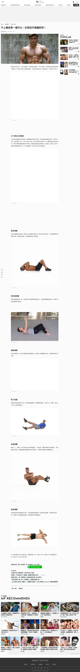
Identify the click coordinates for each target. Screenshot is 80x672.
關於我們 (26, 664)
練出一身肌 (13, 24)
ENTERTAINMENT (15, 5)
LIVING (60, 5)
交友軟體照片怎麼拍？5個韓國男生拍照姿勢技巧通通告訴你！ (10, 614)
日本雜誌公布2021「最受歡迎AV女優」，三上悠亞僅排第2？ (49, 631)
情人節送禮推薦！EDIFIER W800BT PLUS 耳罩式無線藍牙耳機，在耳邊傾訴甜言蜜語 (73, 71)
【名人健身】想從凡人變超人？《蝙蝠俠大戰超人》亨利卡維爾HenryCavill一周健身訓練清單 (34, 581)
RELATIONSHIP (50, 5)
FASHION (3, 5)
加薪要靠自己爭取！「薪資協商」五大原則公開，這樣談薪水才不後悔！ (30, 614)
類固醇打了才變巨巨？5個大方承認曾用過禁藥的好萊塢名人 (10, 648)
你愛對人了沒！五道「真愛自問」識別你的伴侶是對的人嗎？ (73, 48)
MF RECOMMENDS (15, 598)
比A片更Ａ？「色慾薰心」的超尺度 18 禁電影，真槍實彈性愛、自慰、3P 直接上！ (74, 56)
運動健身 (7, 24)
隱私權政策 (33, 664)
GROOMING (38, 5)
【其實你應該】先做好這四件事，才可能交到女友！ (10, 631)
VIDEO (68, 5)
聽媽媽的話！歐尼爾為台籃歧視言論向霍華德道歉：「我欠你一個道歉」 (30, 631)
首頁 (2, 24)
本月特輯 (76, 5)
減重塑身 (21, 588)
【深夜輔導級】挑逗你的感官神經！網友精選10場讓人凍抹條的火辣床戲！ (49, 648)
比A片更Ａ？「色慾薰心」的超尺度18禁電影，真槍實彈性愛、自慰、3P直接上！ (69, 631)
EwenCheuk (3, 31)
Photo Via (15, 120)
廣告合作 (47, 664)
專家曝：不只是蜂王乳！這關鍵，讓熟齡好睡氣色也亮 (24, 575)
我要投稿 (54, 664)
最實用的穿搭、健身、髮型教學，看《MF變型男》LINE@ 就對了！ (26, 564)
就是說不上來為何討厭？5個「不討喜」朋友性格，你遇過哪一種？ (74, 41)
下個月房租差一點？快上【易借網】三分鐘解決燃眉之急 (25, 579)
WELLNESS (27, 5)
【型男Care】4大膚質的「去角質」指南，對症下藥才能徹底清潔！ (69, 648)
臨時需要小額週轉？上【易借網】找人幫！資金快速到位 (49, 614)
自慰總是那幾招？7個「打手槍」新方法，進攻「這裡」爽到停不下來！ (69, 614)
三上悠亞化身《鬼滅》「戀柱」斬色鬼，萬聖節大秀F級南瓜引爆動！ (29, 648)
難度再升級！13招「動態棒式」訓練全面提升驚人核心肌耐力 (26, 577)
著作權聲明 (40, 664)
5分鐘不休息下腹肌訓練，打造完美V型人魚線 (22, 572)
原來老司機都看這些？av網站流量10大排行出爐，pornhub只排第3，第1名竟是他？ (74, 63)
